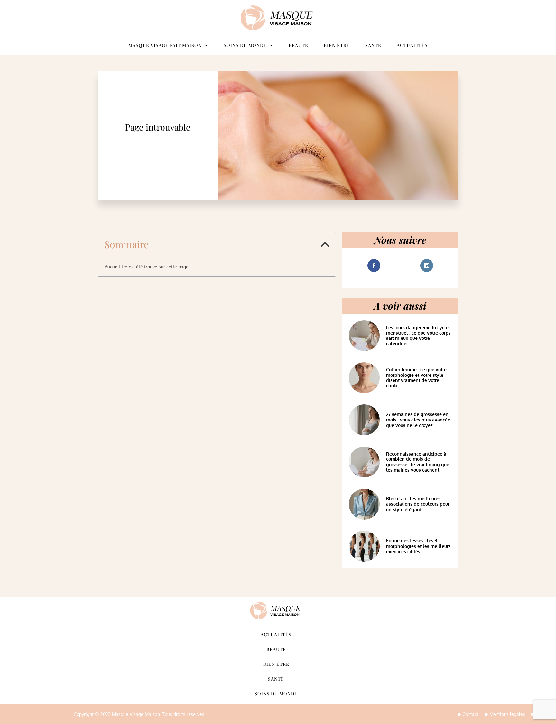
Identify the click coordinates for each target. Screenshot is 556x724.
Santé (373, 45)
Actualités (412, 45)
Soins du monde (245, 45)
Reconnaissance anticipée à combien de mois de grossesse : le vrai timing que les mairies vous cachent (417, 462)
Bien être (337, 45)
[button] (325, 244)
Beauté (298, 45)
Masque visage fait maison (165, 45)
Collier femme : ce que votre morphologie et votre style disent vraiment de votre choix (416, 377)
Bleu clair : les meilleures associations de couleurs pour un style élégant (417, 504)
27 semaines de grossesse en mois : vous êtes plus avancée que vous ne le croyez (418, 420)
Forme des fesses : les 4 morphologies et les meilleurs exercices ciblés (418, 546)
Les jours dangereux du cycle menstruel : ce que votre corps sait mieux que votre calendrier (418, 335)
